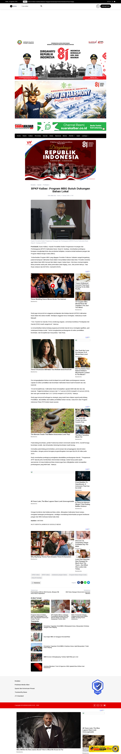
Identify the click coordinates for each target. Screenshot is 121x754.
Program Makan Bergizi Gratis (78, 574)
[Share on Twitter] (81, 582)
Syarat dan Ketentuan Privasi (25, 688)
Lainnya (84, 136)
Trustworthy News (21, 692)
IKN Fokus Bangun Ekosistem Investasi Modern (78, 592)
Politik (71, 136)
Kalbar (31, 136)
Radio (25, 136)
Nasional (58, 136)
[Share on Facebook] (78, 582)
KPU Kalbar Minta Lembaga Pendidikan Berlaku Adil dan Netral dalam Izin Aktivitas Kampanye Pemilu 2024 (60, 617)
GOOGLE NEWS (55, 524)
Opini (78, 136)
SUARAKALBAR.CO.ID (28, 705)
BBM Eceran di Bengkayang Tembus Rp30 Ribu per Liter (61, 657)
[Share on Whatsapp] (85, 582)
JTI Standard (19, 696)
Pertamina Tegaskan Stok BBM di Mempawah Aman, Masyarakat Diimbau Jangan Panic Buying (66, 626)
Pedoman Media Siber (22, 684)
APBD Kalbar (36, 574)
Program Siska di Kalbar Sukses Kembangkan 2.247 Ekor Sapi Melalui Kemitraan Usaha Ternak (39, 617)
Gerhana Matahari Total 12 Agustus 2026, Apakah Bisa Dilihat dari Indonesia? (64, 667)
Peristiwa (38, 136)
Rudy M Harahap (36, 577)
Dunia (51, 136)
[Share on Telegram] (88, 582)
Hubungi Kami (106, 6)
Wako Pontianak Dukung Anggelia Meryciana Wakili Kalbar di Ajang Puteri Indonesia (79, 617)
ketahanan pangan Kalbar (59, 574)
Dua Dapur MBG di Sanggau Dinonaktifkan (57, 636)
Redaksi (17, 681)
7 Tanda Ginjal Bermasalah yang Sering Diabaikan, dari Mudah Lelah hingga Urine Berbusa (51, 1)
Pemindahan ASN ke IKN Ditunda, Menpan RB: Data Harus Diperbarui (45, 592)
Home (19, 136)
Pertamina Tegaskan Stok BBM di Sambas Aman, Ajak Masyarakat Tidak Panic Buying (66, 646)
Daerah (45, 136)
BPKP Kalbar (46, 574)
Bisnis (65, 136)
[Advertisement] (60, 23)
